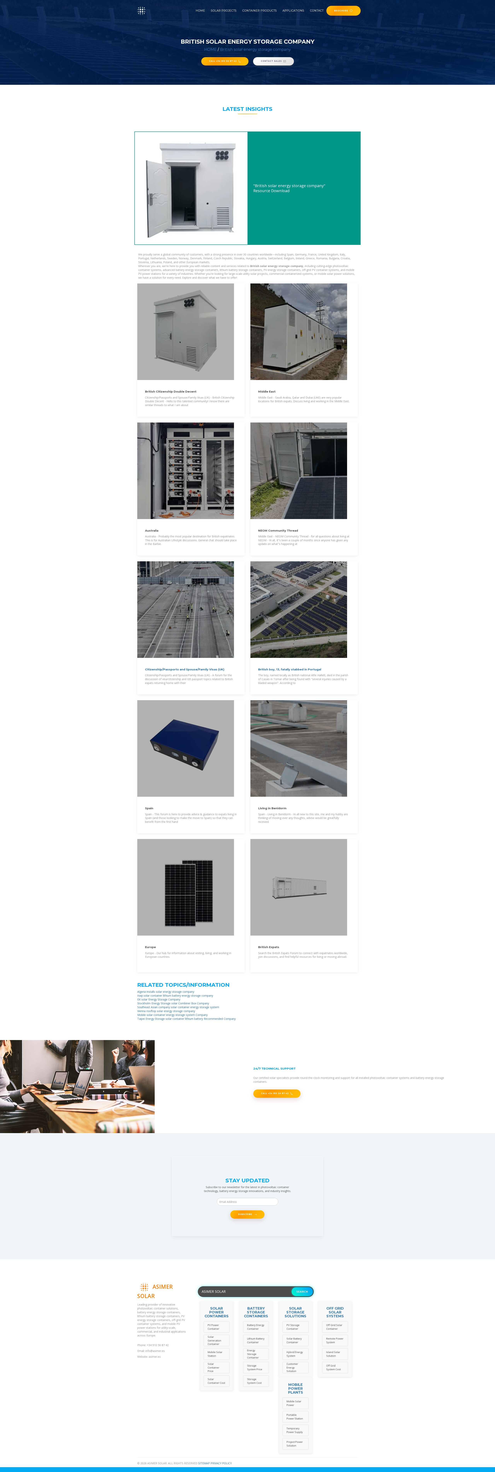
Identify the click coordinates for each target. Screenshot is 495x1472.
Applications (293, 10)
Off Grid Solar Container (334, 1326)
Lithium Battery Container (256, 1340)
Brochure (341, 10)
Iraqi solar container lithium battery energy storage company (175, 995)
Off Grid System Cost (333, 1367)
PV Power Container (213, 1326)
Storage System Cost (254, 1381)
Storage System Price (254, 1367)
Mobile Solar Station (215, 1353)
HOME (210, 49)
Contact (316, 10)
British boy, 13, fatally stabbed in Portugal (289, 669)
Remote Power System (334, 1340)
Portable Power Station (295, 1416)
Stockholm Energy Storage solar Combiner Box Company (173, 1003)
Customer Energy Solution (292, 1367)
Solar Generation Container (214, 1340)
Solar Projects (223, 10)
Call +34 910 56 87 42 (223, 61)
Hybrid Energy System (295, 1353)
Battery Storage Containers (256, 1312)
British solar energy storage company (255, 49)
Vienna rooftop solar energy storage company (166, 1011)
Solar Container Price (213, 1367)
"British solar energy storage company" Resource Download (289, 188)
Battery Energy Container (255, 1326)
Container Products (259, 10)
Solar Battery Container (294, 1340)
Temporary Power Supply (295, 1430)
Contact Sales (271, 61)
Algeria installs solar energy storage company (165, 991)
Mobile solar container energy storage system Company (172, 1015)
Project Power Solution (295, 1443)
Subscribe (245, 1214)
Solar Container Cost (216, 1381)
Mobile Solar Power (294, 1403)
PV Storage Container (293, 1326)
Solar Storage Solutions (295, 1312)
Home (200, 10)
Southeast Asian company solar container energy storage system (178, 1007)
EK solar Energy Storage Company (158, 999)
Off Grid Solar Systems (335, 1312)
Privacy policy (221, 1463)
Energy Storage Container (253, 1354)
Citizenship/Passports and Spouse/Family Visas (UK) (184, 669)
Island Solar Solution (333, 1353)
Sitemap (204, 1463)
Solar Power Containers (217, 1312)
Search (302, 1291)
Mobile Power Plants (295, 1388)
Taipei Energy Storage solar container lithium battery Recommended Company (186, 1019)
